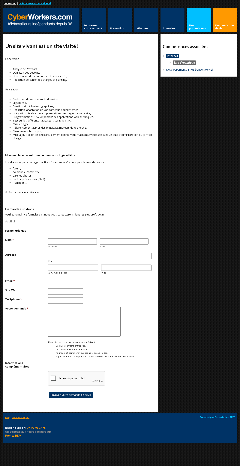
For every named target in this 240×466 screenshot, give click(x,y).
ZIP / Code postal (58, 272)
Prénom (53, 246)
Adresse (10, 254)
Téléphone (13, 299)
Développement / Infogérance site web (190, 69)
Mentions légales (20, 417)
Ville (103, 272)
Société (10, 221)
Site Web (11, 290)
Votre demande (16, 308)
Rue (50, 261)
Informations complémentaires (17, 364)
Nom (9, 240)
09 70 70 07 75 (36, 427)
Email (10, 281)
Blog (7, 417)
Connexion (10, 3)
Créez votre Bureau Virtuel (35, 3)
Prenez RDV (13, 435)
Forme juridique (15, 230)
